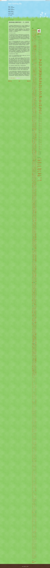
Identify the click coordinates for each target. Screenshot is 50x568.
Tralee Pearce (34, 548)
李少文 (35, 102)
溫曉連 (34, 288)
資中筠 (32, 297)
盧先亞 (34, 342)
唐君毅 (33, 169)
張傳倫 (35, 198)
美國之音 (34, 161)
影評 (32, 316)
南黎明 (35, 153)
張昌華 (35, 193)
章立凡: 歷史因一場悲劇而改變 (40, 92)
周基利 (33, 124)
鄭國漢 (33, 334)
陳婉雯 (35, 236)
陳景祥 (33, 239)
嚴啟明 (34, 371)
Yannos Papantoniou (34, 553)
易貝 (34, 131)
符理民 (35, 213)
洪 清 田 (35, 158)
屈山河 (33, 127)
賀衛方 (35, 263)
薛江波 (33, 354)
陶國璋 (35, 247)
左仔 (33, 66)
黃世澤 (35, 269)
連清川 (33, 221)
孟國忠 (34, 126)
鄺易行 (33, 362)
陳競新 (34, 246)
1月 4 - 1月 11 (40, 149)
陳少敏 (34, 227)
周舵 (35, 124)
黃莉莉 (35, 276)
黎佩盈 (33, 337)
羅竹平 (34, 364)
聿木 (32, 82)
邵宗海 (34, 147)
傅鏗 (34, 254)
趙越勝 (35, 307)
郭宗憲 (33, 223)
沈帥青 (34, 117)
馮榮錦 (35, 266)
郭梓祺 (35, 224)
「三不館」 (33, 37)
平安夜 (35, 66)
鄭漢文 (35, 335)
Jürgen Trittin (33, 463)
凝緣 (33, 340)
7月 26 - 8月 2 (40, 43)
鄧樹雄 (34, 329)
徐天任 (35, 173)
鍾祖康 (35, 359)
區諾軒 (34, 187)
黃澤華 (34, 278)
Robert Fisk (35, 518)
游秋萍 (33, 258)
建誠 (35, 157)
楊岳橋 (35, 284)
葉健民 (34, 292)
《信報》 (35, 31)
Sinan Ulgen (33, 533)
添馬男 (35, 212)
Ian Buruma (34, 439)
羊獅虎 (33, 81)
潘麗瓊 (32, 322)
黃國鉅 (33, 276)
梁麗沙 (33, 211)
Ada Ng (35, 376)
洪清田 (35, 159)
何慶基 (34, 88)
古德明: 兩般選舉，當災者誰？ (39, 175)
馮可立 (33, 265)
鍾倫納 (33, 358)
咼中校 (33, 154)
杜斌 (33, 115)
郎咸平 (35, 166)
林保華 (34, 138)
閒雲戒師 (34, 264)
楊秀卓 (33, 284)
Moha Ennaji (33, 493)
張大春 (33, 190)
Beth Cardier (35, 398)
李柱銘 (34, 107)
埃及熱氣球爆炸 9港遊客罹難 (40, 173)
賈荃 (34, 297)
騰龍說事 (34, 374)
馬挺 (33, 184)
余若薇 (33, 92)
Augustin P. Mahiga (34, 394)
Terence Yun (34, 543)
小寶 (32, 45)
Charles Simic (33, 404)
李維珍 (33, 111)
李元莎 (33, 102)
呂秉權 (34, 100)
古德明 (34, 63)
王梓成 (35, 57)
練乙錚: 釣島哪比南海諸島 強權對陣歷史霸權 (40, 71)
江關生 (35, 78)
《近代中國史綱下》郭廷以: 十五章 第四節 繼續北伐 (39, 169)
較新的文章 (10, 81)
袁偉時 (35, 179)
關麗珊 (33, 370)
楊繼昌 (34, 287)
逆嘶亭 (33, 181)
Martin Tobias (35, 483)
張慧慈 (32, 202)
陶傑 (35, 248)
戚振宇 (34, 204)
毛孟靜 (33, 53)
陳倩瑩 (35, 233)
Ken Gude (35, 465)
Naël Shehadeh (35, 499)
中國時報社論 (34, 46)
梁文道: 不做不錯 (39, 158)
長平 (34, 148)
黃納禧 (33, 274)
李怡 (35, 105)
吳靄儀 (35, 98)
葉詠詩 (34, 293)
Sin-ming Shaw (34, 532)
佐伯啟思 (34, 83)
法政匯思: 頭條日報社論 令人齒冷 (40, 81)
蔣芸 (35, 326)
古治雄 (35, 62)
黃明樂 (34, 271)
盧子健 (33, 341)
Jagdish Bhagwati (34, 444)
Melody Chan (33, 485)
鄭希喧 (35, 331)
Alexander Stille (33, 379)
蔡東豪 (32, 324)
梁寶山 (33, 212)
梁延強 (33, 206)
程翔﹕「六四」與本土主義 (40, 88)
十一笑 (33, 42)
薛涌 (35, 354)
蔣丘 (33, 326)
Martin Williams (34, 484)
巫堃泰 (33, 101)
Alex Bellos (34, 378)
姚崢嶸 (34, 156)
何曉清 (34, 89)
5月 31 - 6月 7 (40, 57)
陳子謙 (34, 226)
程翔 (35, 260)
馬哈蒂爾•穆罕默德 (34, 182)
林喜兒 (35, 141)
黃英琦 (35, 273)
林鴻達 (35, 144)
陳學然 (33, 244)
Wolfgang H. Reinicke (34, 552)
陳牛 (33, 229)
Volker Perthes (35, 551)
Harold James (35, 433)
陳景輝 (35, 239)
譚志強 (35, 367)
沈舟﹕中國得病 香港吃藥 (40, 94)
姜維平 (33, 157)
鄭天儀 (34, 330)
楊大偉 (34, 283)
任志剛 (35, 68)
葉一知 (32, 290)
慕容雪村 (34, 316)
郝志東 (35, 181)
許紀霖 (33, 219)
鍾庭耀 (35, 358)
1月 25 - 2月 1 (40, 144)
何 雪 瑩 (35, 84)
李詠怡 (35, 110)
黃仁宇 (35, 267)
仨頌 (35, 60)
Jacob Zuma (35, 443)
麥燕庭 (34, 251)
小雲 (35, 44)
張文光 (33, 191)
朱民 (35, 76)
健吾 (34, 186)
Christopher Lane (33, 408)
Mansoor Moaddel (33, 476)
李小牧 (35, 101)
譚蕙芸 (33, 368)
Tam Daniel (33, 540)
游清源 (35, 258)
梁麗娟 (35, 211)
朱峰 (32, 77)
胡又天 (35, 162)
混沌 (38, 33)
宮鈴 (33, 172)
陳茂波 (33, 233)
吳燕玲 (33, 98)
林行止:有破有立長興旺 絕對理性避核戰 (40, 79)
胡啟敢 (35, 163)
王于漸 (34, 54)
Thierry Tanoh (33, 545)
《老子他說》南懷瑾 (34, 29)
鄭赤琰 (34, 332)
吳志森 (34, 95)
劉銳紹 (33, 315)
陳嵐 (35, 238)
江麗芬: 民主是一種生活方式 (40, 111)
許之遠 (35, 217)
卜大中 (35, 42)
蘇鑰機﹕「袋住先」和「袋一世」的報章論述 (40, 68)
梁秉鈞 (35, 206)
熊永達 (33, 302)
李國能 (35, 109)
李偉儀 (33, 109)
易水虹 (34, 130)
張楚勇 (32, 199)
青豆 (32, 150)
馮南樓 (35, 265)
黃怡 (32, 271)
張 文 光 (35, 188)
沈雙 (34, 118)
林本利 (33, 135)
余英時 (35, 92)
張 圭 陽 (33, 189)
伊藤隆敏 (35, 69)
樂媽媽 (35, 317)
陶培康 (33, 248)
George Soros (33, 428)
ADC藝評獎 (33, 377)
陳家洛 (35, 234)
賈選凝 (33, 298)
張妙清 (33, 192)
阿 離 (33, 149)
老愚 (35, 81)
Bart (35, 396)
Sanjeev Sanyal (33, 525)
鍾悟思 (33, 359)
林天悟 (35, 134)
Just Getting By (15, 3)
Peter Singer (33, 510)
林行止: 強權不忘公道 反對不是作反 (39, 162)
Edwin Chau (35, 424)
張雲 (33, 198)
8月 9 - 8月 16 (40, 40)
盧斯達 (33, 344)
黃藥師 (33, 279)
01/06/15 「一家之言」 (40, 99)
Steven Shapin (33, 538)
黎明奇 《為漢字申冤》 (34, 338)
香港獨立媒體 (33, 168)
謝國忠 (35, 356)
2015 (38, 39)
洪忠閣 (33, 159)
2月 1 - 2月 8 (40, 142)
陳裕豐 (34, 241)
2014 (38, 151)
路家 (35, 298)
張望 (35, 197)
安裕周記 (34, 75)
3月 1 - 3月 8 (40, 135)
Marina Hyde (33, 479)
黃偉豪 (35, 275)
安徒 (34, 74)
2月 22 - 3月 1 (40, 137)
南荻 (33, 153)
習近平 (34, 214)
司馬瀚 (34, 64)
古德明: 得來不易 (40, 90)
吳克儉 (35, 94)
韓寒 (34, 361)
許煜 (35, 219)
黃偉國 (33, 275)
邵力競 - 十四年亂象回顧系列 (34, 562)
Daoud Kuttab (33, 413)
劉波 (32, 310)
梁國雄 (34, 209)
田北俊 (32, 67)
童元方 (34, 261)
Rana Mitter (33, 513)
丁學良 (34, 41)
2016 (38, 38)
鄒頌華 (34, 299)
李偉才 (35, 108)
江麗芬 (33, 79)
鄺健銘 (35, 362)
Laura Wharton (35, 469)
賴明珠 (33, 348)
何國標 (33, 87)
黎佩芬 (34, 336)
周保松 (35, 123)
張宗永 (33, 193)
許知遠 (35, 218)
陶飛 (33, 247)
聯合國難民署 (35, 353)
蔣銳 (32, 327)
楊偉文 (32, 285)
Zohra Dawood (33, 558)
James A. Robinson (34, 445)
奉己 (32, 126)
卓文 (34, 121)
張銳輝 (34, 202)
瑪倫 (35, 302)
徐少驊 (33, 174)
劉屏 (35, 310)
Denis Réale (33, 418)
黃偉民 (35, 274)
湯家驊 (33, 259)
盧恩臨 (35, 343)
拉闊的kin (35, 127)
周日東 (34, 122)
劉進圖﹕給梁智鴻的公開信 (40, 106)
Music (35, 497)
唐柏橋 (35, 169)
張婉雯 (34, 196)
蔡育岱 (34, 324)
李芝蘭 (34, 106)
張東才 (35, 194)
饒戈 (34, 373)
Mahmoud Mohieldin (34, 475)
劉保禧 (34, 310)
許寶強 (33, 220)
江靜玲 (33, 78)
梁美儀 (34, 207)
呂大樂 (34, 99)
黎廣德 (33, 339)
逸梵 (32, 264)
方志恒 (34, 51)
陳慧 (34, 243)
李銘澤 (35, 111)
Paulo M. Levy (34, 508)
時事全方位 (35, 176)
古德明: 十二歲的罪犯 (40, 76)
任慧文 (33, 69)
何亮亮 (34, 86)
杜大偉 (34, 114)
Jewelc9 (34, 451)
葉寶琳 (33, 295)
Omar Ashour (33, 506)
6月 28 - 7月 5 (40, 50)
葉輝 (34, 294)
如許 (34, 73)
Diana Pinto (34, 420)
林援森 (32, 142)
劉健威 (32, 311)
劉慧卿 (35, 314)
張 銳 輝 (35, 189)
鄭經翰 (33, 335)
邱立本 (33, 146)
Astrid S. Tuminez (33, 393)
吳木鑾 (33, 94)
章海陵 (34, 250)
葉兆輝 (35, 290)
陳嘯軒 (32, 243)
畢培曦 (33, 213)
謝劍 (32, 357)
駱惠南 (34, 351)
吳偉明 (34, 96)
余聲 (34, 93)
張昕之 (33, 194)
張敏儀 (33, 197)
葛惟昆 (35, 295)
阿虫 (35, 149)
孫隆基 (34, 171)
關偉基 (35, 369)
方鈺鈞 (34, 52)
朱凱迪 (34, 77)
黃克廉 (33, 270)
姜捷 (35, 156)
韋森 (32, 167)
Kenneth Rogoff (33, 466)
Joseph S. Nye (34, 461)
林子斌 (35, 133)
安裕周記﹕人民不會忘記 (40, 113)
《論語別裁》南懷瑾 (34, 35)
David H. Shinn (34, 415)
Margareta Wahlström (34, 478)
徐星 (35, 174)
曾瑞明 (33, 256)
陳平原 (35, 229)
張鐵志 (34, 203)
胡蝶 (34, 164)
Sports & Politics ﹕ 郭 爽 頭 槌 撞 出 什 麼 (39, 166)
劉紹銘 (35, 312)
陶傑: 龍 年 (38, 164)
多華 (32, 73)
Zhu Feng (35, 557)
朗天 (35, 177)
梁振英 (34, 208)
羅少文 (32, 363)
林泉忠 (34, 139)
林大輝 (33, 133)
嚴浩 (32, 371)
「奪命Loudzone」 (34, 39)
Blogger (26, 566)
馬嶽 (32, 185)
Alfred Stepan (33, 381)
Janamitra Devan (33, 446)
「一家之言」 (33, 36)
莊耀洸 (32, 216)
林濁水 (33, 144)
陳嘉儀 (35, 242)
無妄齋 (35, 259)
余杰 (33, 91)
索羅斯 (33, 179)
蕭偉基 (35, 346)
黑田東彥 (33, 280)
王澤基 (34, 59)
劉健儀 (34, 311)
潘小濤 (33, 320)
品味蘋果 (35, 154)
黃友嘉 (35, 268)
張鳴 (35, 201)
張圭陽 (35, 191)
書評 (34, 177)
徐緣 (32, 176)
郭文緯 (35, 222)
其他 (33, 121)
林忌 (34, 136)
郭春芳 (35, 223)
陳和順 (34, 231)
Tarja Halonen (35, 541)
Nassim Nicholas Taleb (34, 500)
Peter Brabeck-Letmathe (34, 509)
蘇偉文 (33, 372)
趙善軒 (33, 307)
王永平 (34, 55)
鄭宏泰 (33, 331)
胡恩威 (33, 163)
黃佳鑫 (35, 270)
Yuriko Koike (35, 556)
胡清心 (32, 164)
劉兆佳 (35, 309)
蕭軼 (34, 347)
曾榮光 (35, 256)
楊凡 (32, 283)
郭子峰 (33, 222)
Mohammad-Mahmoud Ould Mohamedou (34, 496)
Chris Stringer (34, 406)
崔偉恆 (33, 188)
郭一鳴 (35, 221)
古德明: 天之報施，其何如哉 (40, 63)
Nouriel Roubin (33, 503)
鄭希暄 (32, 332)
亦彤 (33, 68)
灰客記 (35, 79)
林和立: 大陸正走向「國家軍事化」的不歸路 (40, 74)
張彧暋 (34, 195)
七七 (35, 41)
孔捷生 (35, 49)
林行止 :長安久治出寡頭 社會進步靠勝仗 (40, 97)
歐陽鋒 (35, 319)
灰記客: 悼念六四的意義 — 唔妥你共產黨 (40, 60)
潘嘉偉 (33, 321)
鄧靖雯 (32, 329)
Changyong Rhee (34, 403)
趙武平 (34, 306)
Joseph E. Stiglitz (34, 460)
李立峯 (34, 103)
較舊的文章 (28, 81)
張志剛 (35, 192)
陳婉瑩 (33, 237)
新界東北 (34, 281)
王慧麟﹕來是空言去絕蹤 (40, 86)
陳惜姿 (35, 237)
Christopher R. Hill (34, 409)
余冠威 (35, 91)
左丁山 (35, 65)
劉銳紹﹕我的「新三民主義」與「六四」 (40, 65)
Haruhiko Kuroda (34, 434)
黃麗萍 (35, 279)
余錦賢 (32, 93)
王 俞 (32, 54)
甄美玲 (32, 303)
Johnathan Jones (33, 455)
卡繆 (33, 62)
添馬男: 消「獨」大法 (40, 103)
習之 (32, 214)
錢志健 (32, 349)
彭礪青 (33, 255)
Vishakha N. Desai (34, 550)
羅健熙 (32, 366)
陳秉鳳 (35, 232)
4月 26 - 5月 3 (40, 121)
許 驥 (33, 217)
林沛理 (35, 137)
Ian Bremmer (35, 438)
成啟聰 (33, 76)
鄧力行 (34, 327)
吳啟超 (34, 97)
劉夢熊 (33, 314)
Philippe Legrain (33, 511)
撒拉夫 (33, 317)
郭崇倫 (33, 224)
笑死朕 (35, 178)
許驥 (35, 220)
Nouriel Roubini (33, 504)
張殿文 (34, 199)
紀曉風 (34, 160)
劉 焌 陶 (33, 309)
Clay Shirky (33, 410)
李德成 (33, 112)
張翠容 (33, 201)
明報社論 (34, 130)
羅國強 (34, 366)
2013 (38, 152)
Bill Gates (34, 399)
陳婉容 (33, 236)
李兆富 (34, 104)
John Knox (35, 453)
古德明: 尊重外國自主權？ (40, 84)
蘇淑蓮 (35, 372)
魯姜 (32, 336)
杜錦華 (35, 115)
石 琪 (34, 67)
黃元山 (33, 268)
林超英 (34, 142)
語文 (35, 304)
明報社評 (34, 128)
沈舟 (34, 116)
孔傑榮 (34, 50)
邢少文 (34, 119)
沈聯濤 (32, 118)
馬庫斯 (35, 183)
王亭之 (35, 56)
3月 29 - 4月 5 (40, 128)
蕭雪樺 (32, 347)
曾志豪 (35, 255)
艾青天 (34, 82)
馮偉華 (33, 266)
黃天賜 (33, 269)
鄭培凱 (35, 334)
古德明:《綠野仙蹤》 (39, 171)
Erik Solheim (33, 425)
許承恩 (33, 218)
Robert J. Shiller (34, 519)
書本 (32, 177)
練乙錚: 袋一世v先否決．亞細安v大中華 (40, 108)
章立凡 (32, 250)
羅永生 (34, 363)
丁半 (34, 40)
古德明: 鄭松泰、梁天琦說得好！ (39, 160)
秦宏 (33, 178)
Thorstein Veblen (33, 546)
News (33, 501)
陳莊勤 (33, 238)
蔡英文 (34, 325)
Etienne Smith (35, 426)
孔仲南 (32, 49)
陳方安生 (34, 228)
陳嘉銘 (33, 242)
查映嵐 (33, 158)
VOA (32, 551)
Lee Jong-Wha (33, 470)
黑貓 (34, 280)
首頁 (19, 81)
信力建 (33, 151)
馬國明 (35, 184)
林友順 (33, 134)
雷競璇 (35, 300)
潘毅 (35, 321)
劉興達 (35, 315)
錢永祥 (35, 348)
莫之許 (34, 216)
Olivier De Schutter (34, 505)
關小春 (33, 369)
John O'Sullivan (34, 454)
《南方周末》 (33, 32)
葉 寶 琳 (35, 289)
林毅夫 (34, 143)
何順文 (32, 88)
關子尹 (35, 368)
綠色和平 (35, 303)
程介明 (33, 260)
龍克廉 (34, 352)
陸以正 (35, 249)
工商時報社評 (35, 45)
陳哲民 (33, 234)
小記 (33, 44)
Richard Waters (35, 516)
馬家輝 (33, 183)
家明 (35, 172)
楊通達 (34, 285)
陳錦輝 (35, 244)
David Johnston (33, 416)
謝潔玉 (34, 357)
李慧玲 (35, 112)
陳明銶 (33, 232)
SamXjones (35, 524)
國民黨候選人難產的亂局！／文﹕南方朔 (40, 101)
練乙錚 (35, 322)
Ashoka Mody (35, 392)
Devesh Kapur (35, 419)
